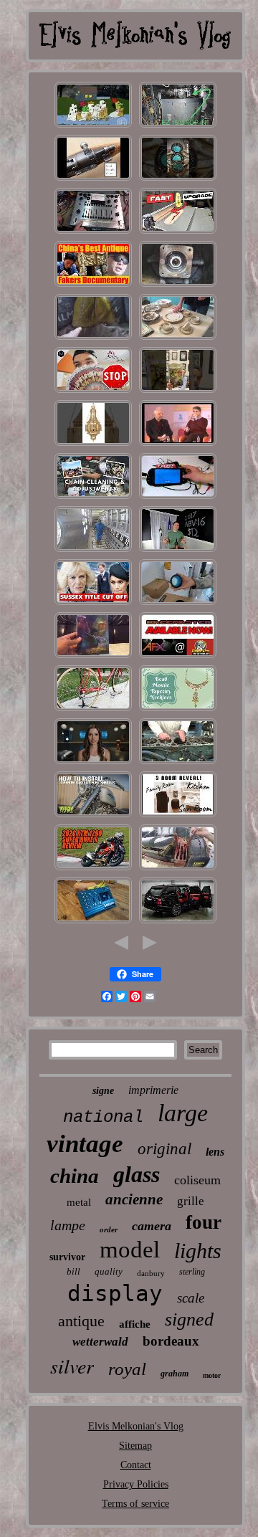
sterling (192, 1272)
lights (197, 1250)
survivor (67, 1257)
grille (190, 1201)
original (164, 1149)
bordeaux (171, 1340)
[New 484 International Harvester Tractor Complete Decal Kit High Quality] (178, 869)
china (74, 1175)
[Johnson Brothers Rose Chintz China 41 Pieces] (93, 285)
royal (127, 1369)
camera (151, 1226)
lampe (67, 1225)
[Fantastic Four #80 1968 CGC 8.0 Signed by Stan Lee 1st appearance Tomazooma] (178, 391)
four (203, 1222)
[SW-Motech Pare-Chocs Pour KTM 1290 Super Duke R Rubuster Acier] (93, 869)
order (109, 1229)
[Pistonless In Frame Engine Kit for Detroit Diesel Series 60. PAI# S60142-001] (178, 763)
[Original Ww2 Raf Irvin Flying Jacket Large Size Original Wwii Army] (93, 338)
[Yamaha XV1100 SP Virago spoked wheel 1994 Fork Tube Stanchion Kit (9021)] (93, 816)
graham (174, 1374)
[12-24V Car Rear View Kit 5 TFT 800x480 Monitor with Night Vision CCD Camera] (178, 497)
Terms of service (135, 1503)
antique (81, 1321)
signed (189, 1319)
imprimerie (153, 1090)
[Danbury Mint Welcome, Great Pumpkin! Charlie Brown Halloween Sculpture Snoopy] (93, 126)
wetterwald (100, 1341)
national (103, 1117)
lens (215, 1152)
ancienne (134, 1199)
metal (79, 1202)
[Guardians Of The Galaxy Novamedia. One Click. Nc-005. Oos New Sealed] (93, 657)
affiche (134, 1324)
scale (190, 1297)
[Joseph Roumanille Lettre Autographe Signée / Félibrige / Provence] (178, 444)
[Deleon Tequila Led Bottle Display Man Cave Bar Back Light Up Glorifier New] (178, 551)
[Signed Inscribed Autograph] (93, 391)
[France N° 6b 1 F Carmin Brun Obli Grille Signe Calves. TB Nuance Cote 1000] (93, 551)
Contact (135, 1465)
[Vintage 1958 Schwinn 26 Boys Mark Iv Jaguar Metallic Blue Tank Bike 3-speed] (93, 710)
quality (109, 1271)
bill (73, 1271)
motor (212, 1375)
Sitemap (135, 1445)
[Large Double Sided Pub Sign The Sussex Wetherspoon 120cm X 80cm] (93, 604)
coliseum (197, 1180)
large (183, 1113)
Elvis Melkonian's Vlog (135, 1426)
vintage (85, 1144)
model (130, 1249)
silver (72, 1365)
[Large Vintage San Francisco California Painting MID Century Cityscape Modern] (178, 816)
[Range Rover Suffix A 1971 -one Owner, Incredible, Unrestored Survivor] (178, 922)
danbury (151, 1273)
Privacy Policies (135, 1484)
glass (136, 1174)
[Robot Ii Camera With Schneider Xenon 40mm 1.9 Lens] (93, 763)
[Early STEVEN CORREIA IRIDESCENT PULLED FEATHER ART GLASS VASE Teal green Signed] (178, 710)
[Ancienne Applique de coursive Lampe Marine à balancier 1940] (93, 444)
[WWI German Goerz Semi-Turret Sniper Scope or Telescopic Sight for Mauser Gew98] (93, 179)
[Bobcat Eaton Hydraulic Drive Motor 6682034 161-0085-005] (178, 285)
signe (103, 1090)
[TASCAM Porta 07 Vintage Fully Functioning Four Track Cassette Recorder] (93, 922)
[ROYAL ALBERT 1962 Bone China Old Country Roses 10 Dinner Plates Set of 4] (178, 338)
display (115, 1293)
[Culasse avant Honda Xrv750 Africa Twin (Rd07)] (93, 497)
